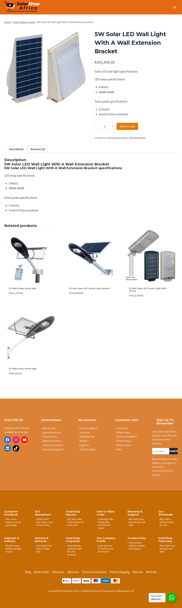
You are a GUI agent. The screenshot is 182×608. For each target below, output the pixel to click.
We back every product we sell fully (137, 522)
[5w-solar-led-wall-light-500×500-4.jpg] (45, 68)
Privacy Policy (49, 436)
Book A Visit (41, 572)
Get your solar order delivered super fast (75, 522)
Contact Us (122, 428)
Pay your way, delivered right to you (13, 548)
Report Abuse (123, 445)
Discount (73, 572)
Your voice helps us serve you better (13, 522)
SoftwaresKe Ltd (125, 590)
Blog (28, 572)
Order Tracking (87, 449)
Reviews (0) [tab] (38, 149)
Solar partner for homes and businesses (105, 548)
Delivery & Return (51, 440)
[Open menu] (174, 7)
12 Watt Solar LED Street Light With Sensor (147, 289)
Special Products (51, 432)
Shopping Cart (87, 436)
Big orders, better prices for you (167, 522)
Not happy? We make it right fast (44, 548)
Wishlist (83, 440)
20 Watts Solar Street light (23, 368)
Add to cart (127, 126)
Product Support (88, 428)
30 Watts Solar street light (22, 288)
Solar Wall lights (137, 137)
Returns (138, 572)
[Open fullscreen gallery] (83, 106)
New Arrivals (49, 428)
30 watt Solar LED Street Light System (89, 288)
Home (7, 22)
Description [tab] (16, 149)
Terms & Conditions (52, 445)
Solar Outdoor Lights (24, 22)
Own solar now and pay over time (167, 548)
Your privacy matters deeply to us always (137, 545)
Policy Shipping (120, 572)
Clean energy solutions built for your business (74, 550)
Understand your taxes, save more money (44, 522)
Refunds (151, 572)
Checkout (84, 432)
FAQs (119, 449)
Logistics (84, 445)
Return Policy (123, 432)
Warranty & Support (52, 449)
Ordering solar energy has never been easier (105, 523)
